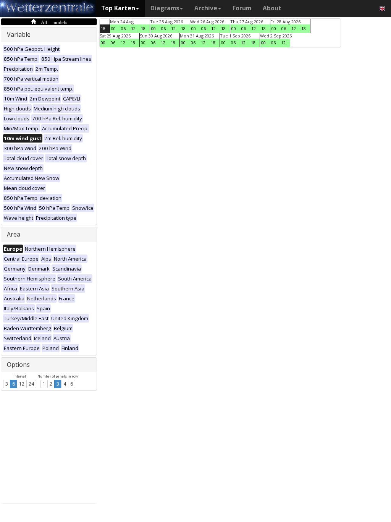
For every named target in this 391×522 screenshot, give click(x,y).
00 (113, 28)
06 (123, 28)
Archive (205, 8)
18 (103, 28)
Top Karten (118, 8)
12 (21, 384)
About (272, 8)
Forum (242, 8)
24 (31, 384)
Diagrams (164, 8)
